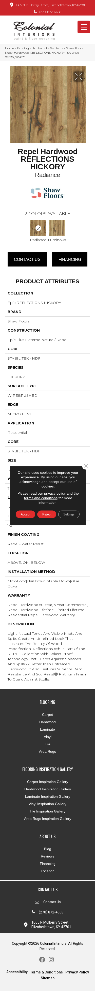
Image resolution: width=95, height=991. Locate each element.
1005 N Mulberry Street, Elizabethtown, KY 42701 (50, 5)
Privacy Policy (77, 972)
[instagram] (51, 960)
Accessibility (17, 972)
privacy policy (55, 493)
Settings (68, 514)
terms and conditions (41, 498)
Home (9, 48)
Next (87, 228)
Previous (7, 228)
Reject (46, 514)
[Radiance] (38, 228)
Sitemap (47, 978)
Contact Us (27, 259)
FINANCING (70, 259)
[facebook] (42, 960)
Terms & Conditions (46, 972)
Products (56, 48)
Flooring (23, 48)
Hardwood (39, 48)
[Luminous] (57, 228)
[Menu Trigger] (84, 27)
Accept (25, 514)
